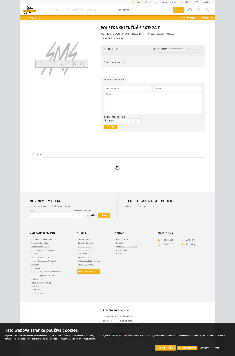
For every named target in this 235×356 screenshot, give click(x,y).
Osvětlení (35, 265)
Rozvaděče (35, 268)
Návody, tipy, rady (169, 2)
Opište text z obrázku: (82, 211)
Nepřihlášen (189, 17)
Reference (168, 239)
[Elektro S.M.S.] (29, 10)
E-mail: (32, 211)
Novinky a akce (122, 250)
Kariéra (119, 254)
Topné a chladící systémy (41, 283)
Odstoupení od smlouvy (88, 272)
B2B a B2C (168, 244)
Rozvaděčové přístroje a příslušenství (46, 272)
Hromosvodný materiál (40, 247)
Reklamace (82, 254)
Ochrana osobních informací (89, 261)
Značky (190, 239)
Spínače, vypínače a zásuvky (42, 275)
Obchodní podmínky (86, 250)
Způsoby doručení (85, 243)
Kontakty (185, 2)
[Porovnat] (190, 10)
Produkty (34, 18)
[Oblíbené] (199, 10)
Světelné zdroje (37, 279)
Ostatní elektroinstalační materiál (44, 261)
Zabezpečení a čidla (39, 293)
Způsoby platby (84, 239)
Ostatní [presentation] (37, 155)
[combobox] (197, 2)
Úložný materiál (37, 286)
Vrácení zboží (83, 257)
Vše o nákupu (150, 2)
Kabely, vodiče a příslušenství (42, 250)
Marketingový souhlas (86, 265)
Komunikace (36, 254)
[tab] (114, 80)
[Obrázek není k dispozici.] (62, 58)
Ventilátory (35, 290)
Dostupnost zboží (85, 247)
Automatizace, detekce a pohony (44, 239)
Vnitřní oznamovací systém (126, 247)
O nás (137, 2)
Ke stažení (120, 243)
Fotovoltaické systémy (40, 243)
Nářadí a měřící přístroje (40, 257)
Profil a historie (122, 239)
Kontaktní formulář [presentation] (114, 80)
